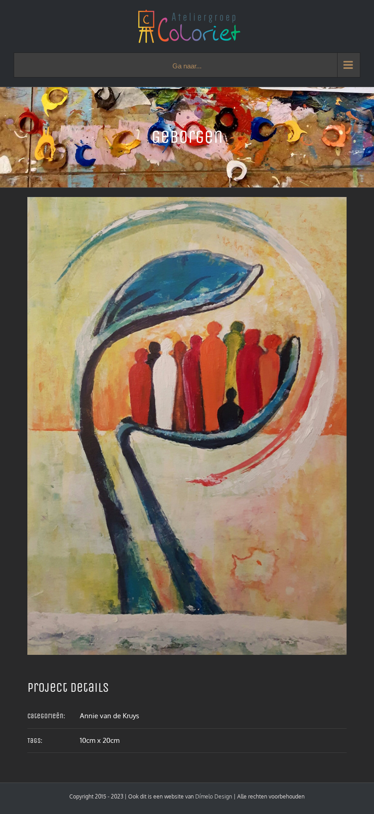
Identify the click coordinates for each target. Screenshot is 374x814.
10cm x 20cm (99, 740)
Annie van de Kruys (109, 715)
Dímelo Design (213, 796)
